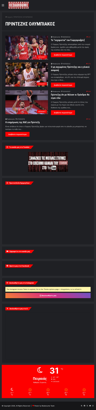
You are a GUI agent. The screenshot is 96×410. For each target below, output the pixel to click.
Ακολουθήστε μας (48, 296)
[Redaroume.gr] (18, 5)
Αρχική (9, 17)
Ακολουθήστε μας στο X (18, 309)
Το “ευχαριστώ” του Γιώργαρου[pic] (68, 40)
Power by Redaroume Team (44, 406)
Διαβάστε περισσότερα (63, 55)
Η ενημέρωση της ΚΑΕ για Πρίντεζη (22, 122)
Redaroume (56, 37)
